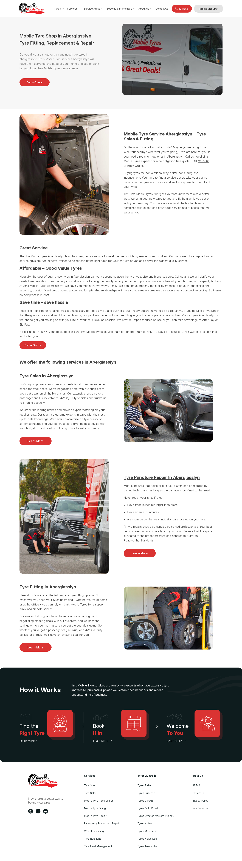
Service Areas (92, 8)
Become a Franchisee (119, 8)
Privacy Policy (200, 800)
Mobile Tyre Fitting (95, 808)
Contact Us (162, 8)
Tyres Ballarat (145, 785)
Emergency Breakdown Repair (102, 823)
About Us (144, 8)
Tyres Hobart (145, 823)
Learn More (35, 441)
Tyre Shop (90, 785)
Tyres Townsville (147, 846)
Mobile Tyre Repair (95, 815)
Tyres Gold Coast (147, 808)
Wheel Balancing (94, 831)
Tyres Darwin (145, 800)
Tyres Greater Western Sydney (155, 815)
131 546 (196, 785)
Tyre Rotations (92, 838)
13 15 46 (203, 161)
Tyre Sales (90, 793)
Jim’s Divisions (200, 808)
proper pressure (155, 536)
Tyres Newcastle (147, 838)
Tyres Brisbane (146, 793)
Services (72, 8)
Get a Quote (35, 82)
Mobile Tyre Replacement (99, 800)
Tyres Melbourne (147, 831)
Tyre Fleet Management (98, 846)
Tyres (57, 8)
